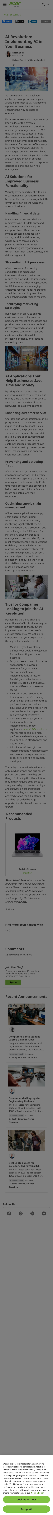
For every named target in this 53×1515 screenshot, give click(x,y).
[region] (26, 1485)
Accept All (26, 1509)
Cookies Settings (26, 1499)
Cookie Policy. (37, 1492)
